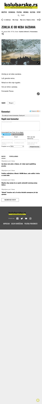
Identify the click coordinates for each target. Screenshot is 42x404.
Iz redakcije (7, 20)
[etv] (21, 212)
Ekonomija (11, 12)
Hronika (26, 12)
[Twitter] (22, 218)
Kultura (32, 12)
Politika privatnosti (30, 224)
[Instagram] (30, 218)
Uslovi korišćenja (17, 224)
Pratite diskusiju (39, 111)
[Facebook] (17, 218)
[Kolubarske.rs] (21, 4)
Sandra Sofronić (24, 31)
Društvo (4, 12)
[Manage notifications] (37, 400)
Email (16, 137)
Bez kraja (15, 20)
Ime (2, 137)
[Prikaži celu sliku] (38, 93)
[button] (7, 20)
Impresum (6, 224)
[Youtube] (26, 218)
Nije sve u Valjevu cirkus (27, 20)
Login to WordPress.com (17, 134)
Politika (19, 12)
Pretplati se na (5, 146)
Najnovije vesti (10, 200)
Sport (39, 12)
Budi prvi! (22, 115)
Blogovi (11, 103)
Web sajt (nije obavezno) (31, 137)
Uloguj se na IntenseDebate (6, 134)
